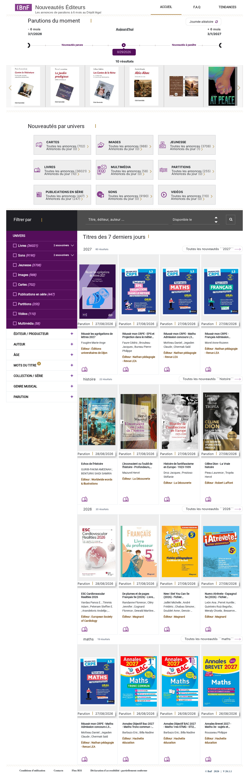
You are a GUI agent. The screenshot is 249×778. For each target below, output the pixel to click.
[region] (124, 87)
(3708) (36, 265)
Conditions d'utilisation (32, 770)
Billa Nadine (146, 732)
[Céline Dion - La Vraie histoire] (221, 422)
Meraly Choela (214, 610)
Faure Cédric (130, 342)
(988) (32, 275)
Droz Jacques (172, 472)
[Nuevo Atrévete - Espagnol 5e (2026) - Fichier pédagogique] (221, 551)
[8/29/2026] (123, 45)
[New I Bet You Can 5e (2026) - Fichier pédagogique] (180, 551)
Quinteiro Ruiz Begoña (218, 606)
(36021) (32, 246)
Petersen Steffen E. (101, 606)
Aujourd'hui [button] (124, 29)
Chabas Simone (185, 606)
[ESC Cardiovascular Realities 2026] (97, 551)
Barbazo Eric (130, 732)
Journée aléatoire (201, 22)
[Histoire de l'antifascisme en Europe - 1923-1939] (180, 421)
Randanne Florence (134, 602)
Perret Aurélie (226, 602)
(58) (37, 323)
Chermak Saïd (182, 346)
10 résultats (125, 61)
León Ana (211, 602)
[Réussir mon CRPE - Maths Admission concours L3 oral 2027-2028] (180, 291)
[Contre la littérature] (25, 86)
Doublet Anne (172, 610)
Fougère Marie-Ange (93, 342)
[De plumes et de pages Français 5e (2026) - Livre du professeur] (139, 551)
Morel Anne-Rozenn (216, 342)
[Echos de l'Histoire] (97, 421)
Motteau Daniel (173, 342)
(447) (51, 294)
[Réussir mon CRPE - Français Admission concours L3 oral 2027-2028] (221, 291)
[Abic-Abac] (144, 86)
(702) (31, 284)
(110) (32, 314)
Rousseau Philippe (216, 732)
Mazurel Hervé (131, 472)
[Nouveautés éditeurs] (71, 7)
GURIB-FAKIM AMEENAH (96, 469)
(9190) (30, 255)
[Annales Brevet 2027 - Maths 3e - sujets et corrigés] (221, 681)
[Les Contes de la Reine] (104, 86)
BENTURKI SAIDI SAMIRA (96, 473)
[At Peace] (223, 86)
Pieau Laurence (214, 472)
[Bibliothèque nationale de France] (22, 7)
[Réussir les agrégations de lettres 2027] (97, 291)
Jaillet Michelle (173, 602)
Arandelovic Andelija (94, 610)
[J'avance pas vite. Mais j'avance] (183, 86)
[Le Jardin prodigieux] (65, 86)
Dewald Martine (144, 610)
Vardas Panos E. (91, 602)
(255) (35, 304)
